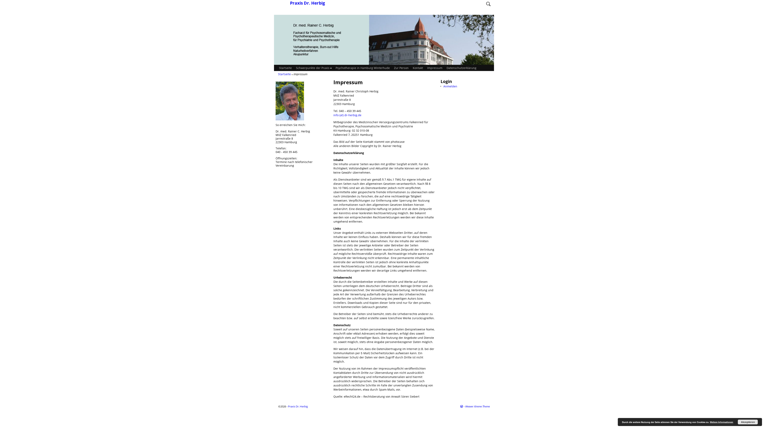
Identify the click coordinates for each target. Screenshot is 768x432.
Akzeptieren (748, 422)
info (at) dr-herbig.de (347, 115)
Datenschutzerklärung (461, 68)
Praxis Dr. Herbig (307, 3)
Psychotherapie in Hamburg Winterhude (363, 68)
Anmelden (450, 86)
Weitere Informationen (721, 422)
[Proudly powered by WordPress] (461, 406)
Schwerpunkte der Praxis (312, 68)
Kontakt (418, 68)
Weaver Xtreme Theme (477, 406)
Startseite (285, 68)
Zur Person (401, 68)
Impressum (434, 68)
